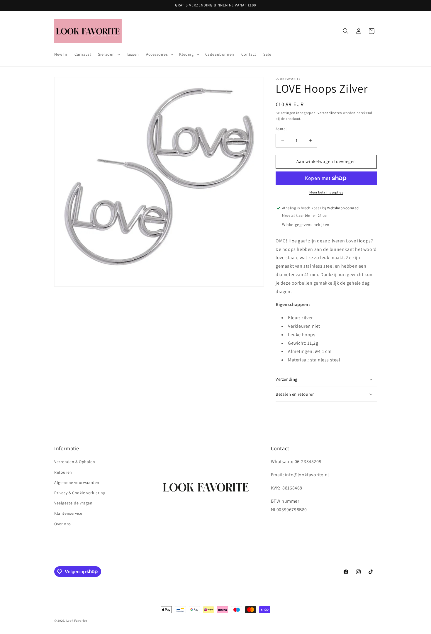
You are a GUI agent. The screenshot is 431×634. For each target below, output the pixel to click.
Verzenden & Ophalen (74, 462)
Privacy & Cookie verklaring (79, 492)
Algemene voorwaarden (76, 482)
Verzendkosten (330, 113)
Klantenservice (68, 513)
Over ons (62, 523)
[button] (108, 54)
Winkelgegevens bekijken (306, 224)
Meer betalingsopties (326, 192)
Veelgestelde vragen (73, 503)
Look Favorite (76, 620)
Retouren (63, 472)
